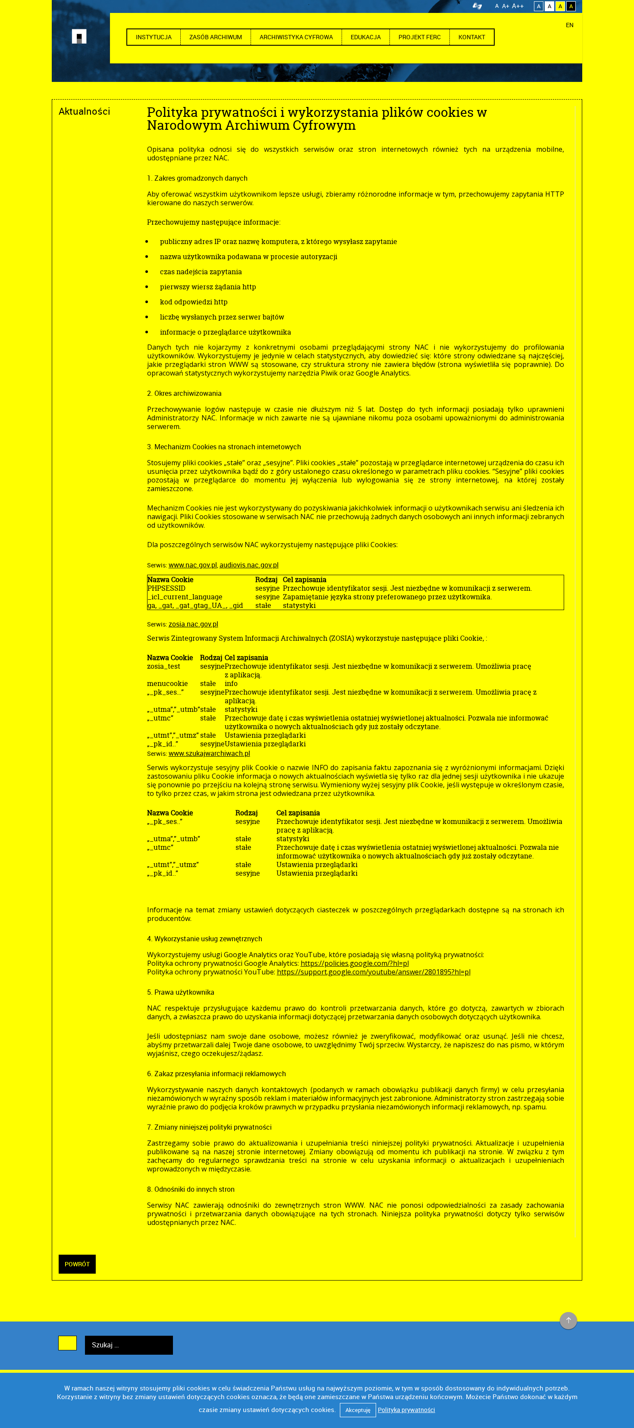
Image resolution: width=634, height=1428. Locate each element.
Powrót (77, 1264)
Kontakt (471, 37)
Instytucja (154, 37)
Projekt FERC (420, 37)
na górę (568, 1321)
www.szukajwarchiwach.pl (209, 753)
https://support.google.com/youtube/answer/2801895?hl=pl (374, 972)
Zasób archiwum (215, 37)
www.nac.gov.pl (193, 565)
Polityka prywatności (406, 1410)
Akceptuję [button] (357, 1410)
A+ (505, 6)
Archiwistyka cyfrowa (296, 37)
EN (570, 25)
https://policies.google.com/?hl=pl (355, 963)
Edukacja (366, 37)
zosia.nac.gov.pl (193, 624)
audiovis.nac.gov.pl (249, 565)
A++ (518, 5)
